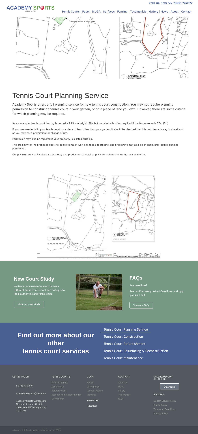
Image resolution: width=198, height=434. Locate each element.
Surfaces (109, 11)
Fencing (122, 11)
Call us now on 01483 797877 (170, 3)
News (164, 11)
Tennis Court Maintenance (123, 358)
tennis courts (61, 376)
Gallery (153, 11)
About (175, 11)
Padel (86, 11)
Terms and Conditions (164, 409)
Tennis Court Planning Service (126, 329)
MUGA (96, 11)
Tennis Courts (71, 11)
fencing (91, 405)
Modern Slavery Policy (164, 400)
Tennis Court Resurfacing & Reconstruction (136, 351)
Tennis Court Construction (123, 336)
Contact (186, 11)
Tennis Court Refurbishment (124, 343)
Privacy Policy (160, 413)
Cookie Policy (160, 405)
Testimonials (138, 11)
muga (89, 376)
